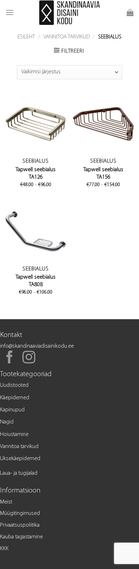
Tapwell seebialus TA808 (36, 281)
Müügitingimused (20, 513)
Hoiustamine (14, 434)
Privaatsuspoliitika (20, 525)
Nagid (7, 422)
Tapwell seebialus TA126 (36, 173)
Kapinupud (12, 410)
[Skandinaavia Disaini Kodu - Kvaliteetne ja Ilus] (70, 12)
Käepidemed (14, 398)
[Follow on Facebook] (9, 358)
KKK (4, 549)
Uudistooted (14, 385)
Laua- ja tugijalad (18, 473)
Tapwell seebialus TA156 (103, 173)
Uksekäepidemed (20, 459)
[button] (9, 12)
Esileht (26, 37)
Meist (6, 502)
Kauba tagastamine (21, 537)
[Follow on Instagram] (28, 358)
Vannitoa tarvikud (66, 37)
